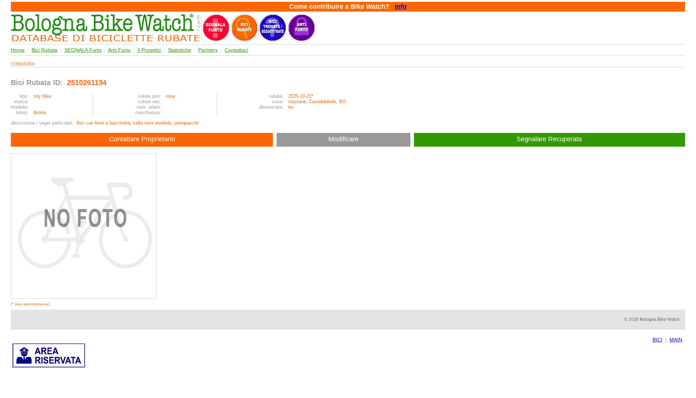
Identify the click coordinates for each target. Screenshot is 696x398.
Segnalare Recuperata (550, 139)
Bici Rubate (45, 50)
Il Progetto (149, 50)
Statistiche (179, 50)
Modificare (343, 139)
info (401, 6)
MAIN (676, 340)
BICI (657, 340)
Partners (208, 50)
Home (18, 50)
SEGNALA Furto (83, 50)
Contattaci (236, 50)
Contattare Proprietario (142, 139)
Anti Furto (119, 50)
